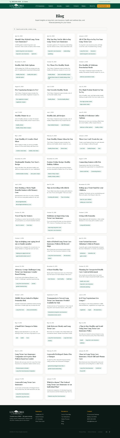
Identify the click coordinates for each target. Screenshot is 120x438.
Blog (62, 423)
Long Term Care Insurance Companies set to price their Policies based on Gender (25, 356)
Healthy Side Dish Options (25, 65)
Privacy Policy (82, 432)
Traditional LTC (40, 414)
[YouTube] (106, 432)
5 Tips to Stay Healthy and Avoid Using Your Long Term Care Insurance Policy (91, 328)
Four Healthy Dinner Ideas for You (60, 139)
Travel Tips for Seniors (23, 216)
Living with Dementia (87, 216)
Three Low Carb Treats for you (90, 139)
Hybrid (51, 6)
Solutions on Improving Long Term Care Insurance (58, 217)
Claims (26, 1)
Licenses (100, 432)
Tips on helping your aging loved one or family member (27, 242)
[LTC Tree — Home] (17, 6)
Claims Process (65, 419)
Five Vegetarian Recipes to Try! (26, 90)
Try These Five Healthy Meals (58, 65)
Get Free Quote (102, 6)
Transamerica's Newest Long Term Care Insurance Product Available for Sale (58, 300)
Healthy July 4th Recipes (56, 115)
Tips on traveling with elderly (58, 188)
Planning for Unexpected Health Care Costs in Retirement (91, 270)
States (83, 6)
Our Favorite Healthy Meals (57, 90)
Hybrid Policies (40, 416)
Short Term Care (40, 421)
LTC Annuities (39, 419)
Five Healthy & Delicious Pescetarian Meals (88, 66)
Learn (67, 6)
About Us (92, 6)
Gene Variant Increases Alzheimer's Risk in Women (89, 242)
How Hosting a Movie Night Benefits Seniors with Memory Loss (26, 190)
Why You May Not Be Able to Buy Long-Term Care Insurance (59, 40)
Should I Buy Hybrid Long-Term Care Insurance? (27, 40)
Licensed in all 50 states (104, 1)
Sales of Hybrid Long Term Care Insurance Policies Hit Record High (59, 243)
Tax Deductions (65, 416)
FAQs (62, 421)
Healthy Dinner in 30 (23, 115)
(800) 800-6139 (91, 419)
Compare (76, 6)
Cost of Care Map (66, 414)
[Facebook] (109, 432)
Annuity (59, 6)
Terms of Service (92, 432)
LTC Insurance (40, 6)
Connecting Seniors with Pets (90, 162)
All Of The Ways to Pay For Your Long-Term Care (91, 40)
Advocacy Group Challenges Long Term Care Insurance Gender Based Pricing (27, 271)
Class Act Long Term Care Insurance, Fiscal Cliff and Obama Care (92, 356)
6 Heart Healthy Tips (55, 269)
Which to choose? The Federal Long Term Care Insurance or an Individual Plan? (59, 384)
